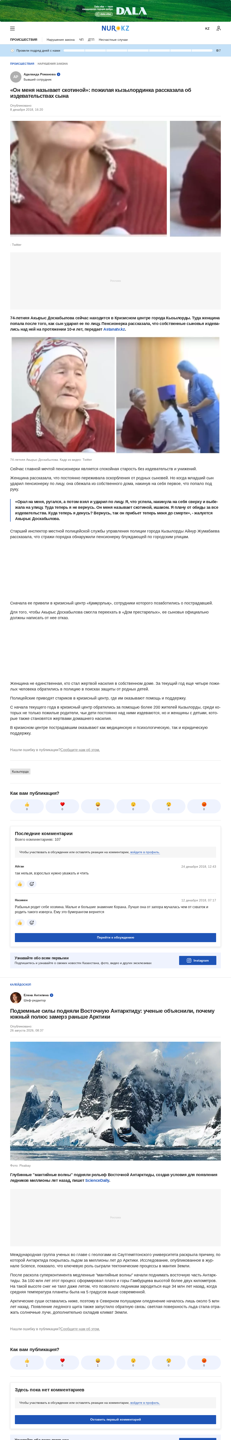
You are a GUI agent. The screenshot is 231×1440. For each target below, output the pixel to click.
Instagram (201, 960)
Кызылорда (20, 771)
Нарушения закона (61, 39)
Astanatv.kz (114, 329)
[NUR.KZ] (115, 28)
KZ (207, 28)
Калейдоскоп (20, 984)
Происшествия (23, 39)
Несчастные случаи (113, 39)
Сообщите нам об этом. (80, 750)
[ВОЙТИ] (218, 28)
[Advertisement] (115, 280)
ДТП (91, 39)
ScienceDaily (97, 1180)
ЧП (81, 39)
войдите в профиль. (145, 852)
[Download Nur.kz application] (115, 11)
